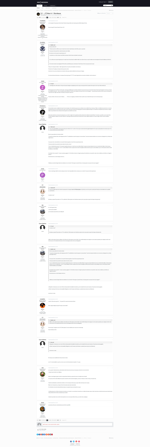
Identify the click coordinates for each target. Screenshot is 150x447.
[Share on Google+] (41, 434)
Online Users (48, 7)
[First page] (37, 17)
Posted (53, 20)
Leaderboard (54, 7)
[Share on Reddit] (46, 434)
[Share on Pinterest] (52, 434)
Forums (38, 7)
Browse (39, 5)
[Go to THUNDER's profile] (42, 27)
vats (42, 367)
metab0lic (42, 299)
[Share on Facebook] (39, 434)
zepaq (42, 81)
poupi (42, 168)
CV (42, 185)
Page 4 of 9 (64, 17)
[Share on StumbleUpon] (48, 434)
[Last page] (60, 17)
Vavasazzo (42, 106)
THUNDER (42, 20)
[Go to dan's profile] (42, 211)
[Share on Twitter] (37, 434)
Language (72, 443)
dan (42, 205)
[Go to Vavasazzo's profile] (42, 112)
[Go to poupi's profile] (42, 175)
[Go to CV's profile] (42, 191)
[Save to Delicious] (45, 434)
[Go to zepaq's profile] (42, 87)
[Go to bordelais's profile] (42, 48)
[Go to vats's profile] (42, 374)
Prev (40, 17)
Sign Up (110, 1)
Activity (45, 5)
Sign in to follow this (101, 13)
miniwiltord (44, 15)
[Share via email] (50, 434)
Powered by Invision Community (75, 445)
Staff (42, 7)
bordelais (42, 42)
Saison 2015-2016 (58, 15)
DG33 (42, 402)
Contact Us (78, 443)
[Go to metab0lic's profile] (42, 305)
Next (58, 17)
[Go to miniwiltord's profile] (38, 14)
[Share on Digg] (43, 434)
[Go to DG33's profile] (42, 409)
